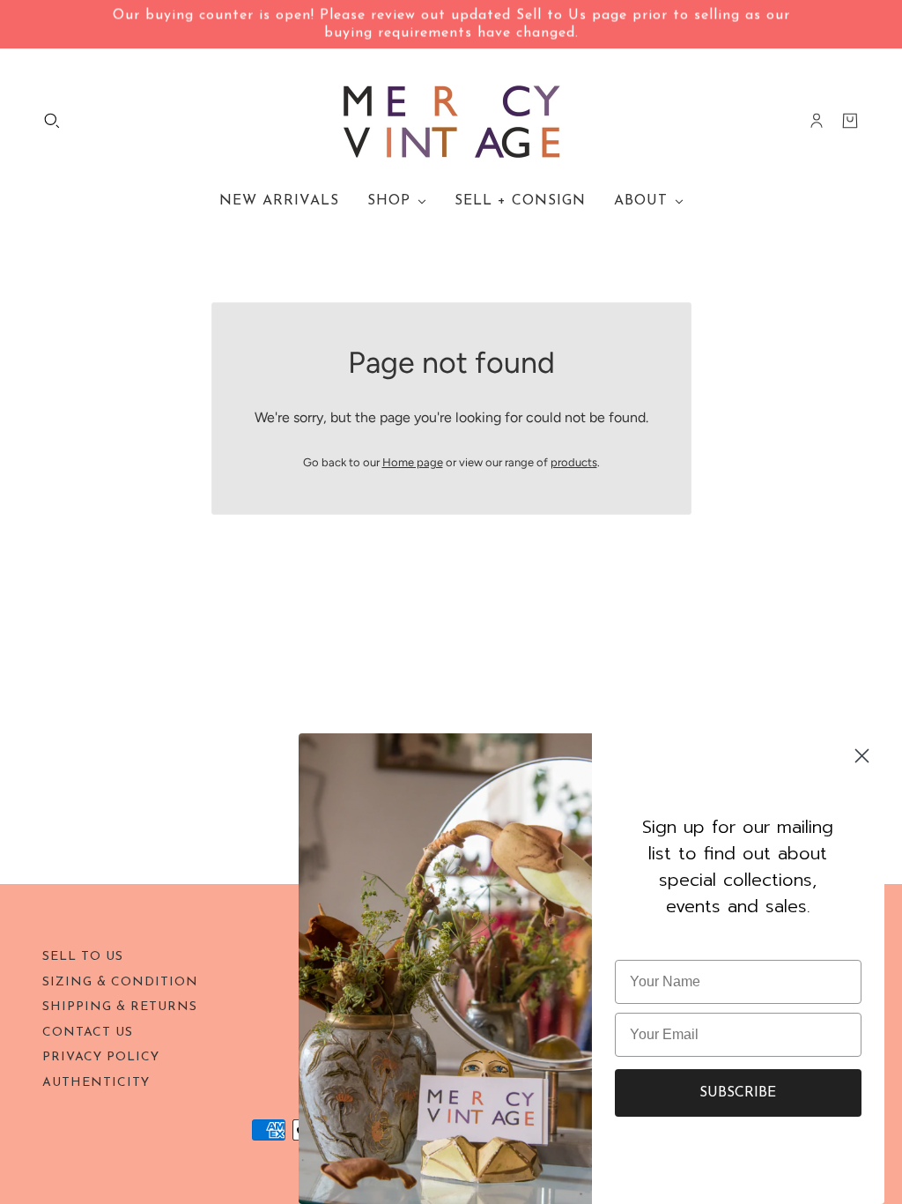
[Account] (816, 120)
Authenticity (96, 1082)
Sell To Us (82, 956)
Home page (412, 462)
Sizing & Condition (120, 982)
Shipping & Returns (119, 1007)
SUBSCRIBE (737, 1093)
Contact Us (87, 1032)
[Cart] (850, 120)
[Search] (52, 120)
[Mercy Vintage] (451, 121)
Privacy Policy (100, 1057)
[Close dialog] (862, 755)
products (574, 462)
